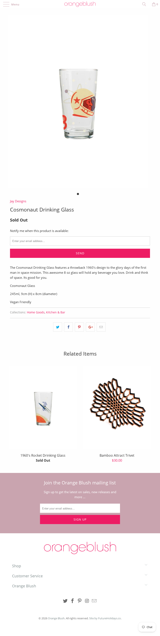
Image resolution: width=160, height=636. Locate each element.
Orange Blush (56, 618)
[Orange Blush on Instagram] (87, 601)
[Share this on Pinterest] (79, 327)
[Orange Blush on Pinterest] (80, 601)
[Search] (145, 4)
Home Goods (36, 312)
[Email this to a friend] (101, 327)
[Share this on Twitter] (57, 327)
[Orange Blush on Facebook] (72, 601)
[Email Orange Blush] (94, 601)
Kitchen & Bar (55, 312)
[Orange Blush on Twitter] (65, 601)
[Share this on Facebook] (68, 327)
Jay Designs (18, 201)
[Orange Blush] (80, 4)
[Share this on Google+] (90, 327)
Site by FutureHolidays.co (105, 618)
